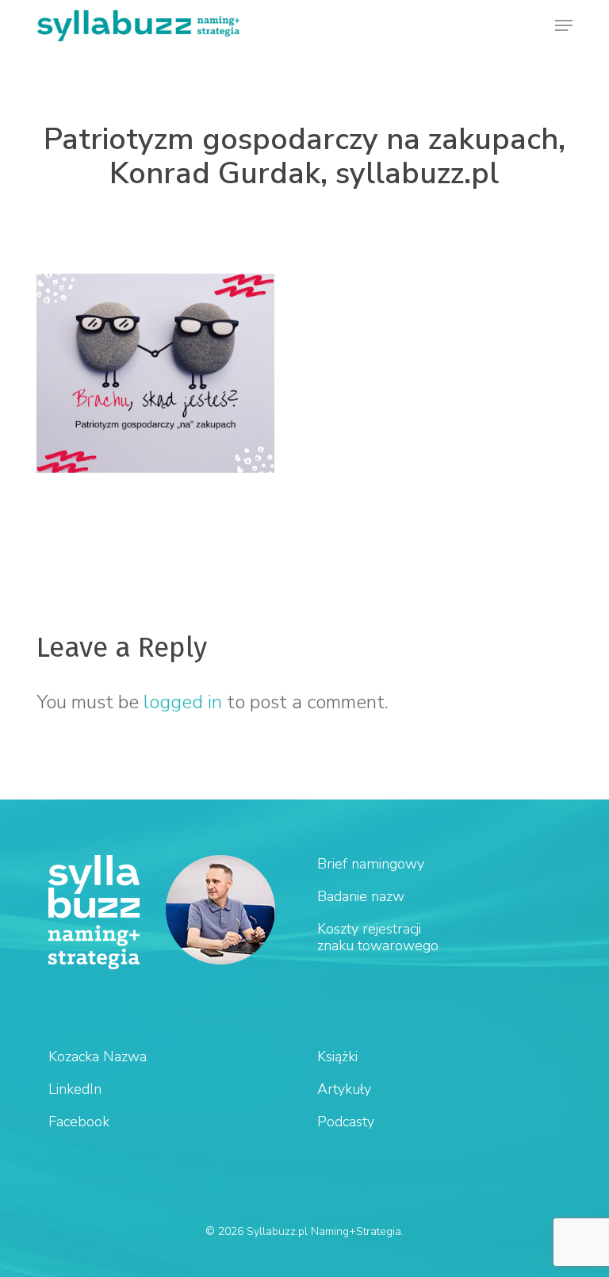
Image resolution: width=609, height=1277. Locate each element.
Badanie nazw (360, 896)
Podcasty (345, 1121)
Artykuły (344, 1089)
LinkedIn (75, 1089)
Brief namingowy (370, 863)
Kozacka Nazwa (97, 1056)
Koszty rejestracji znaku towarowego (378, 937)
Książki (337, 1056)
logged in (183, 702)
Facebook (78, 1121)
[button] (564, 25)
